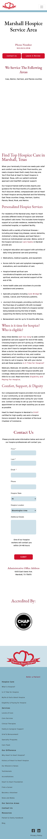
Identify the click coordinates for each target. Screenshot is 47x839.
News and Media (8, 798)
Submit (23, 557)
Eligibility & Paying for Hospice (14, 703)
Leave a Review (33, 56)
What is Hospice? (8, 687)
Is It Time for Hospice (10, 692)
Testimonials (7, 771)
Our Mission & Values (10, 766)
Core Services (7, 718)
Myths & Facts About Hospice (13, 697)
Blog (3, 823)
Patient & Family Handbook (12, 818)
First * (13, 449)
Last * (13, 459)
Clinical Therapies (9, 724)
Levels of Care (8, 713)
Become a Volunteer (10, 792)
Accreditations (7, 776)
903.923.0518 (23, 48)
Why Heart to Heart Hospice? (13, 755)
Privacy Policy (36, 835)
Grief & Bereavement (10, 734)
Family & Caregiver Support (13, 729)
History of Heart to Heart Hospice (15, 760)
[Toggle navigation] (41, 6)
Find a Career (7, 787)
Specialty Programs (9, 740)
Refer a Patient (33, 677)
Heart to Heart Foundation (12, 782)
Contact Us (12, 56)
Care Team (6, 745)
